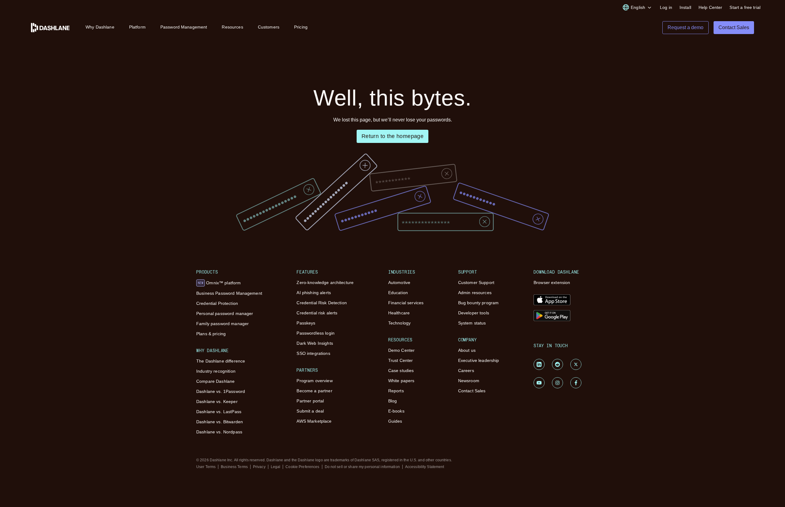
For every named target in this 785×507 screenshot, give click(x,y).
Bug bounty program (478, 302)
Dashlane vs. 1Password (220, 391)
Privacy (259, 467)
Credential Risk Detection (322, 302)
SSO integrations (313, 353)
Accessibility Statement (424, 467)
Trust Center (400, 360)
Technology (399, 323)
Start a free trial (744, 7)
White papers (401, 380)
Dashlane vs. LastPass (218, 411)
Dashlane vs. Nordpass (219, 431)
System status (472, 323)
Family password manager (222, 323)
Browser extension (552, 282)
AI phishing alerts (314, 292)
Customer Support (476, 282)
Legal (276, 467)
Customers (268, 27)
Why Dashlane (100, 27)
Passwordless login (316, 333)
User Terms (206, 467)
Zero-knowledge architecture (325, 282)
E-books (396, 411)
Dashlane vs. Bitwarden (219, 421)
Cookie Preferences (302, 467)
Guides (395, 421)
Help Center (710, 7)
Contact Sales (472, 390)
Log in (666, 7)
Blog (392, 400)
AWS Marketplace (314, 421)
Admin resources (475, 292)
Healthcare (399, 312)
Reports (396, 390)
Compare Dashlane (215, 381)
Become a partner (314, 390)
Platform (137, 27)
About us (467, 350)
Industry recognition (216, 371)
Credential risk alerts (317, 312)
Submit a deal (310, 411)
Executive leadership (478, 360)
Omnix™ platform (219, 282)
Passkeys (306, 323)
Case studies (401, 370)
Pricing (301, 27)
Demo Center (401, 350)
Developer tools (473, 312)
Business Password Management (229, 293)
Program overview (314, 380)
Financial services (406, 302)
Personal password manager (224, 313)
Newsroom (468, 380)
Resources (232, 27)
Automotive (399, 282)
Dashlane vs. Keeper (217, 401)
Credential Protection (217, 303)
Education (398, 292)
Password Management (183, 27)
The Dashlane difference (220, 361)
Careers (466, 370)
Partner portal (310, 400)
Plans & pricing (211, 333)
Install (685, 7)
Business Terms (234, 467)
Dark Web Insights (315, 343)
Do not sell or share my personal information (362, 467)
